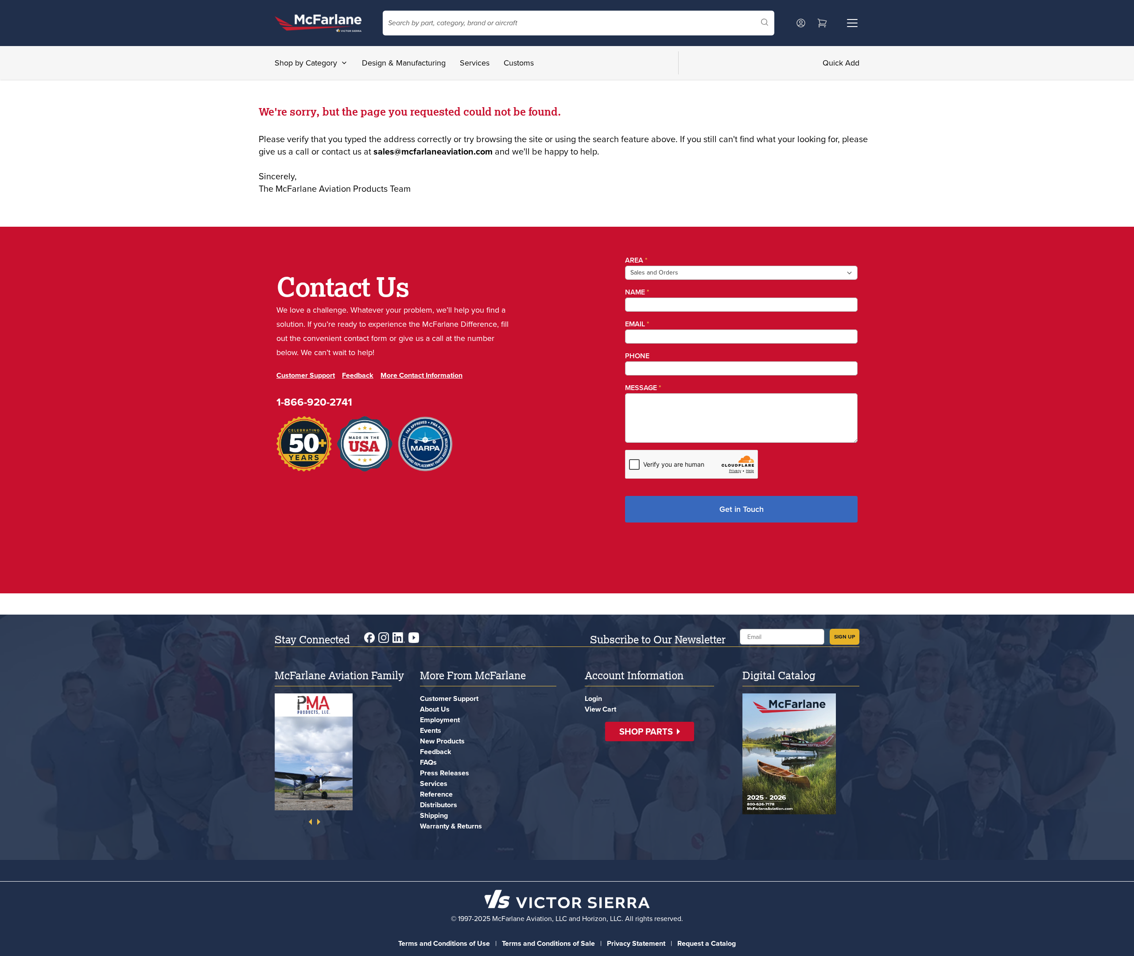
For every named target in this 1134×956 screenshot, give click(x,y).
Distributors (438, 805)
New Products (442, 741)
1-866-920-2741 (314, 402)
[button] (649, 731)
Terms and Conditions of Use (444, 943)
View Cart (600, 709)
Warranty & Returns (451, 826)
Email (637, 324)
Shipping (434, 815)
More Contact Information (421, 375)
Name (637, 292)
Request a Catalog (706, 943)
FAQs (428, 762)
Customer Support (305, 375)
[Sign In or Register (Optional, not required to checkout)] (801, 23)
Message (643, 388)
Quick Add (841, 63)
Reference (436, 794)
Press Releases (444, 773)
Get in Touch (741, 509)
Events (430, 730)
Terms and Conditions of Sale (548, 943)
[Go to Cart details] (822, 23)
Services (474, 63)
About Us (435, 709)
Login (593, 698)
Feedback (357, 375)
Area (636, 260)
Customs (519, 63)
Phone (637, 356)
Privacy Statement (636, 943)
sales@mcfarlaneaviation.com (433, 151)
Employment (440, 720)
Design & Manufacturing (404, 63)
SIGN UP (844, 637)
